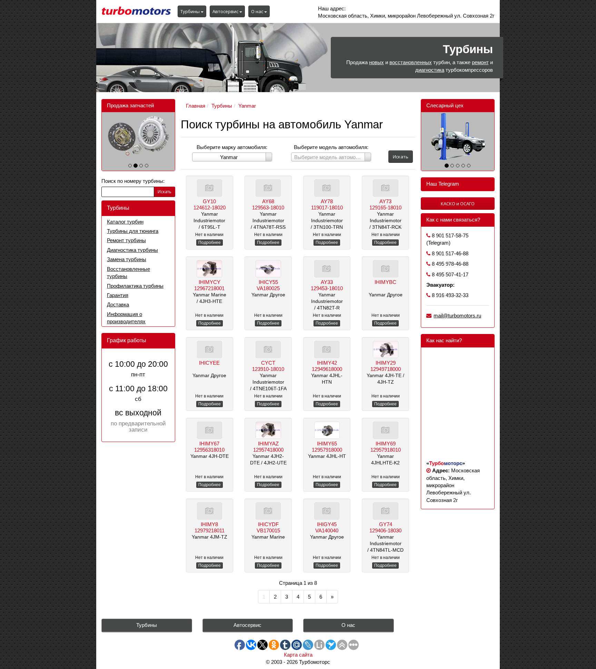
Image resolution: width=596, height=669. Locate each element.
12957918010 (385, 450)
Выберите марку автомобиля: (232, 147)
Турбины (190, 11)
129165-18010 (385, 207)
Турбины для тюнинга (132, 231)
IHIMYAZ (268, 443)
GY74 (385, 524)
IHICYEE (209, 363)
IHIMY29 (386, 363)
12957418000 (268, 450)
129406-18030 (385, 530)
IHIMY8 (209, 524)
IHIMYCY (209, 282)
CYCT (268, 363)
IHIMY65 (327, 443)
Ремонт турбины (126, 240)
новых (376, 62)
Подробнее (209, 242)
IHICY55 (268, 282)
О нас (257, 11)
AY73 (385, 201)
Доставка (118, 304)
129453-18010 (327, 288)
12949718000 (385, 369)
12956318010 (209, 450)
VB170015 (268, 530)
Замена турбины (126, 259)
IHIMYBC (385, 282)
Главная (195, 106)
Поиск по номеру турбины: (133, 181)
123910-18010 (268, 369)
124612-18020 (209, 207)
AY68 (268, 201)
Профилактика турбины (135, 286)
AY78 (327, 201)
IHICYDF (268, 524)
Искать (164, 192)
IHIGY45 (327, 524)
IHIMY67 (209, 443)
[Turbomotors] (136, 11)
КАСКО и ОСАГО (458, 203)
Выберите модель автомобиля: (331, 147)
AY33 (327, 282)
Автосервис (225, 11)
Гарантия (117, 295)
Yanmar (247, 106)
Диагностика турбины (132, 250)
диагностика (429, 70)
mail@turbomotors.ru (457, 315)
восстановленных (410, 62)
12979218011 (210, 530)
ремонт (480, 62)
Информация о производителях (126, 317)
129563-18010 (268, 207)
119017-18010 (327, 207)
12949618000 (327, 369)
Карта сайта (298, 655)
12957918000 (327, 450)
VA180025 (268, 288)
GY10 (209, 201)
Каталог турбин (125, 222)
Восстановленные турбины (128, 272)
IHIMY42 (327, 363)
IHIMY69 (386, 443)
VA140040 (326, 530)
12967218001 (209, 288)
